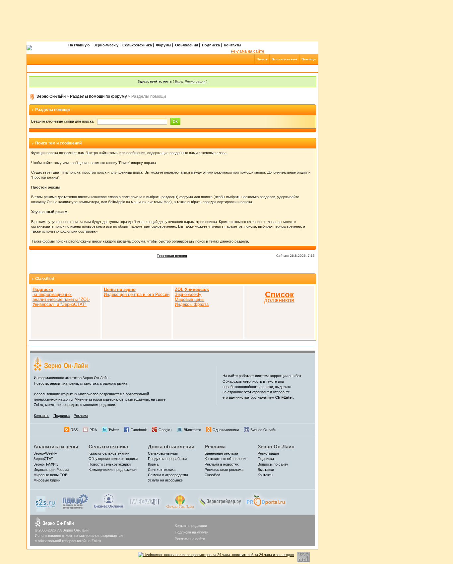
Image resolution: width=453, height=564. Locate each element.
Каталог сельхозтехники (109, 453)
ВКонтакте (192, 430)
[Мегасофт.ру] (145, 500)
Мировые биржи (46, 480)
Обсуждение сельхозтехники (113, 459)
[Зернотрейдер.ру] (220, 500)
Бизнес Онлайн (263, 430)
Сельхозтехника (137, 45)
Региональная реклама (224, 470)
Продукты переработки (167, 459)
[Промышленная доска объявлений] (75, 501)
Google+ (165, 430)
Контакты (232, 45)
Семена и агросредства (168, 475)
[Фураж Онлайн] (180, 500)
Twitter (113, 430)
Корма (153, 464)
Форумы (163, 45)
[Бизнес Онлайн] (109, 500)
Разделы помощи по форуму (98, 96)
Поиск (262, 59)
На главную (79, 45)
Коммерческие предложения (113, 470)
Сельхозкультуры (163, 453)
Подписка (211, 45)
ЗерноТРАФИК (45, 464)
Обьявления (186, 45)
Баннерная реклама (221, 453)
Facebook (139, 430)
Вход (179, 81)
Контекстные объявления (226, 459)
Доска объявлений (171, 446)
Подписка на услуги (191, 532)
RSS (74, 430)
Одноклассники (226, 430)
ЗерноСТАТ (43, 459)
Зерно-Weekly (106, 45)
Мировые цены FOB (50, 475)
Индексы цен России (51, 470)
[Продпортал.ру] (266, 500)
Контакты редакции (191, 526)
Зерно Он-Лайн (51, 96)
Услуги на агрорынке (165, 480)
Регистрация (195, 81)
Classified (44, 278)
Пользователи (284, 59)
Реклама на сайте (247, 51)
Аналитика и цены (55, 446)
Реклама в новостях (222, 464)
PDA (93, 430)
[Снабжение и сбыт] (45, 501)
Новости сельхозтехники (110, 464)
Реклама (81, 416)
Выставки (266, 470)
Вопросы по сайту (273, 464)
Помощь (308, 59)
